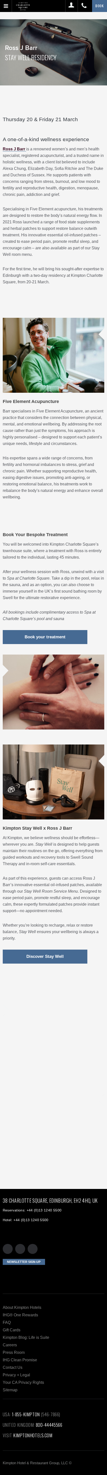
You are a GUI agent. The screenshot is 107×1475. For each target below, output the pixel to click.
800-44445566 (49, 1425)
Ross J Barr (14, 149)
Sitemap (10, 1390)
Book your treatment (45, 637)
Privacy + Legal (16, 1375)
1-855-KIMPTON (26, 1414)
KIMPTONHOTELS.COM (32, 1435)
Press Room (14, 1352)
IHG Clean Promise (20, 1360)
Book (99, 5)
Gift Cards (11, 1330)
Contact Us (12, 1367)
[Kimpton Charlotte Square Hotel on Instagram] (33, 1249)
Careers (10, 1345)
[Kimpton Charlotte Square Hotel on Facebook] (20, 1249)
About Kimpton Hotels (22, 1307)
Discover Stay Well (45, 956)
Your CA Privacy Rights (23, 1382)
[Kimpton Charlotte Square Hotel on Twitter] (8, 1249)
